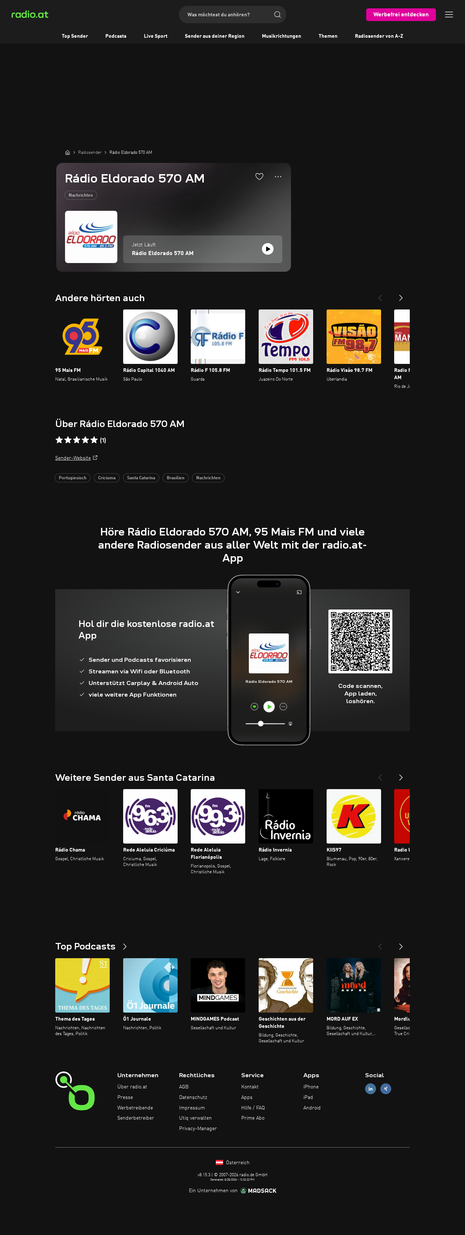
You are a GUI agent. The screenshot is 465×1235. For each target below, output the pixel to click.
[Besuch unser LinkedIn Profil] (370, 1089)
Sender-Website (73, 458)
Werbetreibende (135, 1108)
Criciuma (107, 478)
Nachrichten (81, 195)
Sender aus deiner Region (214, 36)
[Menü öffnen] (449, 14)
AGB (184, 1087)
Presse (125, 1097)
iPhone (311, 1087)
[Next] (401, 295)
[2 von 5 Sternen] (68, 440)
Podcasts (115, 36)
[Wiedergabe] (268, 249)
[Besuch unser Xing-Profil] (386, 1089)
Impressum (192, 1108)
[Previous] (380, 295)
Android (312, 1108)
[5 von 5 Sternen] (94, 440)
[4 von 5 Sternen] (85, 440)
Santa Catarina (141, 478)
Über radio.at (132, 1087)
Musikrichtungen (281, 36)
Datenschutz (193, 1097)
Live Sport (155, 36)
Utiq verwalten (195, 1118)
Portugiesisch (72, 478)
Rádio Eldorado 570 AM (163, 254)
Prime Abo (252, 1118)
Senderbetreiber (135, 1118)
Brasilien (176, 478)
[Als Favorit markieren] (259, 176)
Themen (328, 36)
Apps (246, 1097)
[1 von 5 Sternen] (59, 440)
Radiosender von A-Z (379, 36)
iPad (308, 1097)
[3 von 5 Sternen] (76, 440)
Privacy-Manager (198, 1128)
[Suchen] (277, 14)
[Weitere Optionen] (278, 176)
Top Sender (75, 36)
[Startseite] (67, 152)
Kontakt (250, 1087)
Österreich (237, 1162)
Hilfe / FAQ (253, 1108)
